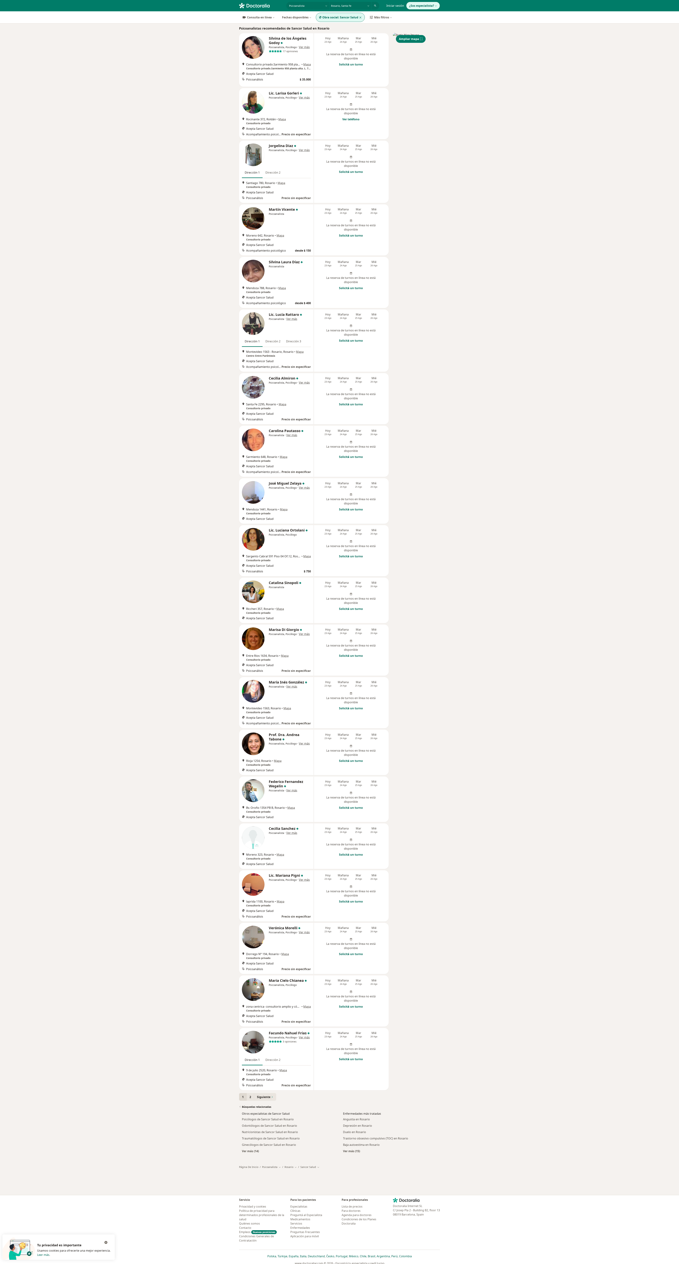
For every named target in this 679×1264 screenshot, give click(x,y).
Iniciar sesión (395, 6)
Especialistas (298, 1206)
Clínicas (295, 1211)
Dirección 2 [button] (272, 172)
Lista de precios (352, 1206)
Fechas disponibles (295, 17)
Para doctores (351, 1211)
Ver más (304, 47)
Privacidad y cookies (252, 1206)
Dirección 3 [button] (293, 341)
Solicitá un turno (351, 64)
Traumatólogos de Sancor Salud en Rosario (271, 1138)
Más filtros (381, 17)
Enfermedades (300, 1228)
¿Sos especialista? (421, 6)
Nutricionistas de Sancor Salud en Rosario (270, 1132)
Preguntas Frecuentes (305, 1232)
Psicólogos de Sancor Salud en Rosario (268, 1119)
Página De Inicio (248, 1167)
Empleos (257, 1232)
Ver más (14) (250, 1151)
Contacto (245, 1228)
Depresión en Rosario (357, 1126)
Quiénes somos (249, 1223)
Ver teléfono (350, 119)
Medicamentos (300, 1219)
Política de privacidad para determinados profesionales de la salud (261, 1215)
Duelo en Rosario (354, 1132)
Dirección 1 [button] (252, 172)
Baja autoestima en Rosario (361, 1145)
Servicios (296, 1223)
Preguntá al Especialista (306, 1215)
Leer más (43, 1255)
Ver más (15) (351, 1151)
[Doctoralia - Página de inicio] (261, 5)
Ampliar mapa (409, 39)
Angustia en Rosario (356, 1119)
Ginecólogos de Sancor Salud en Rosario (269, 1145)
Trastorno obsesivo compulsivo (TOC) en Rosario (375, 1138)
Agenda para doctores (357, 1215)
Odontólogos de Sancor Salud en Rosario (269, 1126)
